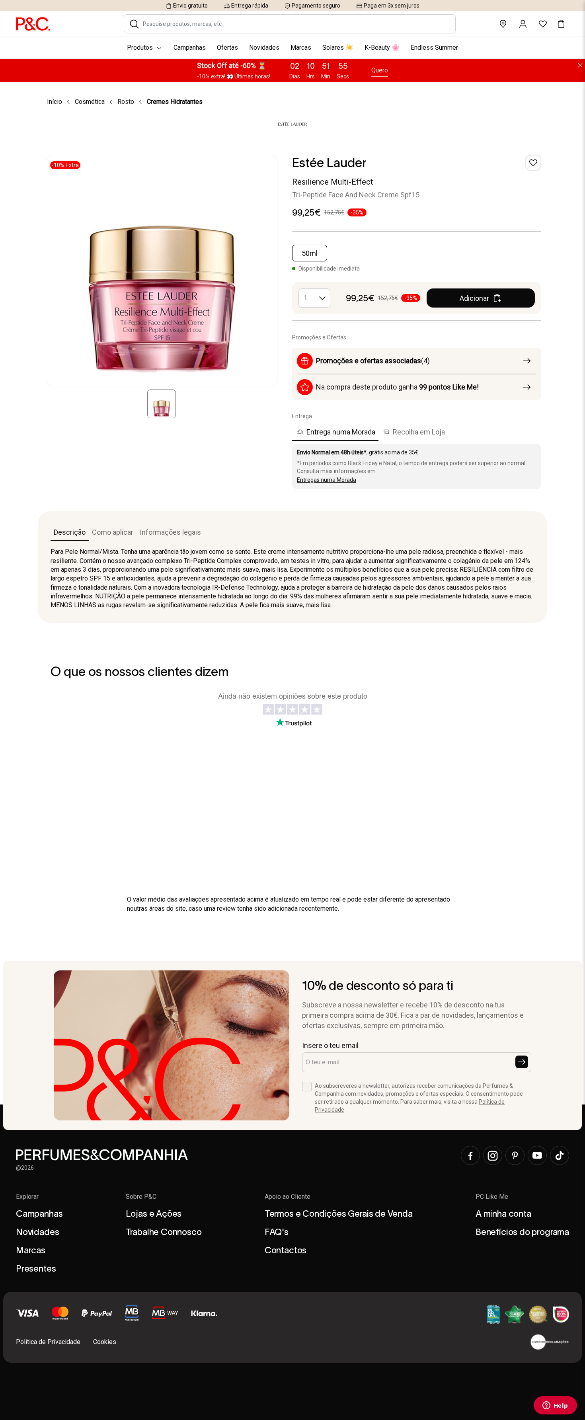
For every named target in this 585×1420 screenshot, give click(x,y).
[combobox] (295, 24)
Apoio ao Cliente (287, 1196)
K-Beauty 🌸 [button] (382, 47)
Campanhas (39, 1213)
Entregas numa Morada (326, 480)
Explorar (27, 1196)
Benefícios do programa (522, 1232)
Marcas (30, 1250)
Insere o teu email (330, 1045)
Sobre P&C (141, 1196)
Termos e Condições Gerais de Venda (339, 1213)
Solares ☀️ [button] (337, 47)
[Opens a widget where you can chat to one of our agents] (555, 1406)
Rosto (125, 101)
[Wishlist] (533, 163)
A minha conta (503, 1213)
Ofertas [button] (227, 47)
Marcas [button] (301, 47)
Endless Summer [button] (434, 47)
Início (54, 101)
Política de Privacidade (48, 1342)
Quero (379, 70)
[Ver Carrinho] (561, 24)
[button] (134, 23)
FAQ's (277, 1232)
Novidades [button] (264, 47)
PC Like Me (492, 1196)
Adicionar (474, 298)
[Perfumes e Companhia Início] (33, 23)
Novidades (37, 1232)
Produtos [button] (140, 47)
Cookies (104, 1342)
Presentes (36, 1268)
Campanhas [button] (190, 47)
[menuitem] (292, 47)
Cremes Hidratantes (175, 101)
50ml (310, 253)
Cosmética (90, 101)
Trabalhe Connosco (164, 1232)
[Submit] (521, 1062)
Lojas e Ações (154, 1213)
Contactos (285, 1250)
